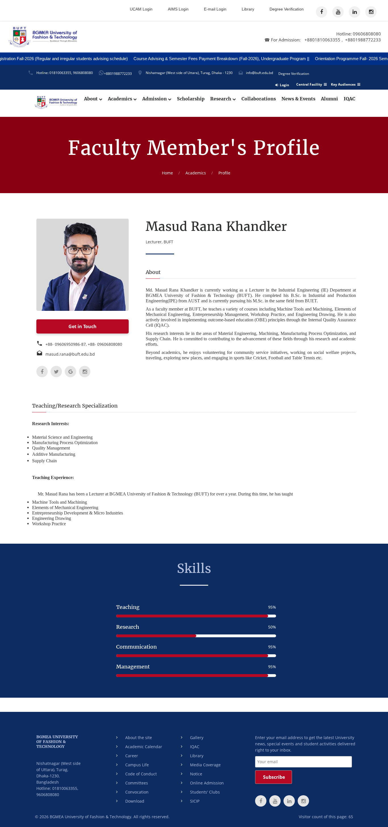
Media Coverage (205, 764)
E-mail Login (215, 9)
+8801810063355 (322, 40)
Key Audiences (344, 85)
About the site (138, 737)
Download (134, 801)
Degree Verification (287, 9)
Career (131, 755)
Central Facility (310, 85)
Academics (120, 99)
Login (283, 85)
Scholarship (191, 99)
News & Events (298, 99)
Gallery (196, 737)
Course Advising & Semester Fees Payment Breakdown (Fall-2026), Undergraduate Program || (201, 58)
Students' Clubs (205, 792)
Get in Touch (82, 326)
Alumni (329, 99)
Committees (136, 783)
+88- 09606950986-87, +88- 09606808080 (83, 344)
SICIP (194, 801)
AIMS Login (178, 9)
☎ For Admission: (283, 40)
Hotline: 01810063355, (54, 72)
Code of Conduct (141, 774)
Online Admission (207, 783)
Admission (155, 99)
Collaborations (258, 99)
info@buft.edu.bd (259, 72)
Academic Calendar (143, 746)
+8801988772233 (363, 40)
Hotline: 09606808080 (358, 34)
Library (248, 9)
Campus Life (137, 764)
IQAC (349, 99)
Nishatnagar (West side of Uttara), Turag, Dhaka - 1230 (189, 72)
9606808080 (83, 72)
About (91, 99)
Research (221, 99)
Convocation (137, 792)
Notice (196, 774)
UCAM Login (141, 9)
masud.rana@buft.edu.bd (70, 354)
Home (167, 173)
